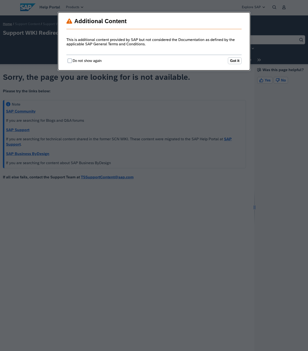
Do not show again (87, 61)
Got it (234, 61)
